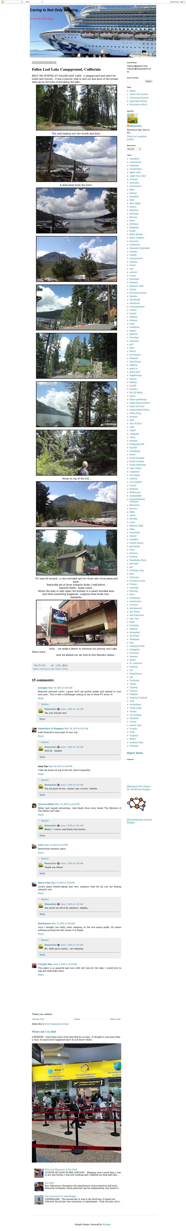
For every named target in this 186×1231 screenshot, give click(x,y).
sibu (132, 642)
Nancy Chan (44, 882)
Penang (133, 556)
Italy (132, 427)
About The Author (139, 94)
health (133, 385)
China (133, 265)
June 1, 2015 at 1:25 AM (71, 863)
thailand (134, 718)
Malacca (134, 489)
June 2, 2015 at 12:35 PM (65, 964)
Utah (132, 732)
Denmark (134, 279)
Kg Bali (133, 447)
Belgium (134, 210)
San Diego (135, 611)
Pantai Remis (136, 543)
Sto (131, 670)
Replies (45, 704)
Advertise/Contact (139, 97)
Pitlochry (134, 577)
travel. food (135, 725)
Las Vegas (135, 475)
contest (133, 272)
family (133, 313)
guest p (133, 368)
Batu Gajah (135, 203)
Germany (134, 341)
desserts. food (136, 286)
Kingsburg (135, 451)
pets (132, 574)
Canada (133, 251)
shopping (134, 639)
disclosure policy (138, 293)
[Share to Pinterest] (66, 665)
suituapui (43, 688)
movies (133, 508)
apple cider (135, 172)
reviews (134, 605)
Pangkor (134, 539)
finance (133, 320)
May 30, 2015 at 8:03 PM (60, 766)
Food (132, 324)
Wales (133, 739)
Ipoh (132, 420)
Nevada (133, 518)
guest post (135, 372)
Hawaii (133, 382)
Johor (132, 437)
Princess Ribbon (46, 804)
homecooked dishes (140, 409)
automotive (135, 186)
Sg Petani (134, 636)
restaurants (135, 601)
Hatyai (133, 379)
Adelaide (134, 165)
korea (132, 454)
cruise (133, 275)
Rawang (134, 591)
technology (135, 704)
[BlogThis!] (59, 665)
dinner (133, 289)
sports (133, 660)
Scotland (134, 625)
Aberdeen (134, 158)
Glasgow (134, 358)
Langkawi (135, 471)
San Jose (134, 618)
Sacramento (136, 608)
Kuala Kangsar (137, 458)
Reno (132, 594)
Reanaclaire (51, 709)
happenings (136, 375)
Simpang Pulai (137, 646)
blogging (134, 227)
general (133, 334)
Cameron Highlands (140, 248)
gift (131, 344)
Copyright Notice (138, 101)
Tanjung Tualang (138, 697)
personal (134, 563)
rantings (134, 587)
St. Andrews (136, 663)
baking (133, 193)
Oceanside (135, 532)
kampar (133, 440)
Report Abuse (135, 753)
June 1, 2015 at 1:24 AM (71, 709)
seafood (133, 629)
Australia (134, 182)
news (132, 522)
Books (133, 231)
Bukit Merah (136, 234)
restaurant (135, 598)
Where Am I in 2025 (44, 1032)
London (133, 478)
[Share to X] (61, 665)
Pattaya (134, 553)
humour (134, 416)
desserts (134, 282)
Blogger (107, 1224)
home (132, 396)
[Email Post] (52, 665)
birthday (134, 224)
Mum (132, 512)
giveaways (135, 354)
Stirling (134, 666)
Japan (133, 430)
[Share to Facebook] (64, 665)
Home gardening (138, 399)
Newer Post (38, 1019)
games (133, 330)
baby (132, 189)
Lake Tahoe (55, 669)
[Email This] (56, 665)
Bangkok (134, 196)
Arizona (134, 179)
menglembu (136, 495)
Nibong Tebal (136, 525)
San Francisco (137, 615)
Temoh (133, 711)
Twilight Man (45, 964)
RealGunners (44, 923)
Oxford (133, 536)
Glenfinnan (135, 361)
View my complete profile (137, 138)
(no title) (49, 1183)
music (133, 515)
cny (131, 268)
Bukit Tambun (137, 237)
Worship (134, 746)
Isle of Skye (136, 423)
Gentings (134, 337)
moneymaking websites (137, 500)
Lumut (133, 485)
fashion (133, 317)
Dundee (133, 296)
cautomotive (136, 258)
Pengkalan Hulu (138, 560)
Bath (132, 200)
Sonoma (134, 656)
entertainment (137, 306)
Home (77, 1019)
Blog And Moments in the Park (61, 1169)
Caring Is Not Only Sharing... (55, 10)
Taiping (134, 687)
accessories (135, 162)
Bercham (134, 213)
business (134, 241)
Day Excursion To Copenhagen (60, 1196)
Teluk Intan (136, 708)
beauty (133, 206)
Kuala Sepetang (138, 464)
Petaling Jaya (137, 570)
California (44, 669)
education (135, 303)
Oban (132, 529)
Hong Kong (135, 413)
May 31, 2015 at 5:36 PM (63, 882)
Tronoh (133, 728)
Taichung (134, 680)
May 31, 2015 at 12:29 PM (67, 804)
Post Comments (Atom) (57, 1024)
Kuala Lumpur (137, 461)
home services (137, 406)
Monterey (135, 505)
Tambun (134, 694)
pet (131, 567)
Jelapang (134, 434)
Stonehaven (136, 673)
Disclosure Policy (138, 104)
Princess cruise (137, 580)
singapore (135, 649)
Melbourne (135, 492)
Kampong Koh (137, 444)
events (133, 310)
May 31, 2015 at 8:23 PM (63, 923)
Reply (41, 698)
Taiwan (133, 691)
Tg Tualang (135, 715)
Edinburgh (135, 299)
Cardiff (133, 255)
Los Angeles (136, 482)
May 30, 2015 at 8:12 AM (76, 728)
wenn (41, 845)
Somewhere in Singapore (51, 728)
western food (136, 742)
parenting (135, 546)
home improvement (140, 403)
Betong (133, 217)
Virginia (134, 735)
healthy (134, 389)
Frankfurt (135, 327)
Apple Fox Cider (138, 176)
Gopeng (133, 365)
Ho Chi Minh (136, 392)
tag (131, 677)
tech (132, 701)
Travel (65, 669)
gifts (132, 348)
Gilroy (133, 351)
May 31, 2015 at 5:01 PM (56, 845)
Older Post (115, 1019)
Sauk (132, 622)
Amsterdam (136, 169)
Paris (132, 549)
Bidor (132, 220)
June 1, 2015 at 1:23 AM (71, 945)
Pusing (133, 584)
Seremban (135, 632)
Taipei (133, 684)
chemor (133, 262)
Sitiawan (134, 653)
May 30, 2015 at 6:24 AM (60, 688)
